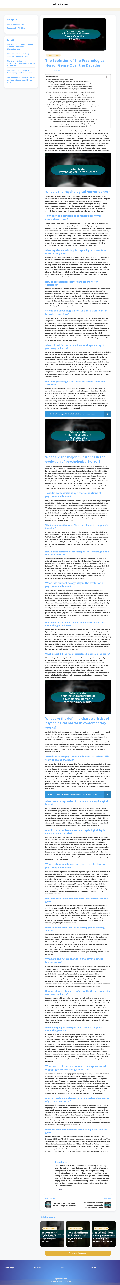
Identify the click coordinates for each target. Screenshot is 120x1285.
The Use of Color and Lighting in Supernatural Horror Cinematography (20, 46)
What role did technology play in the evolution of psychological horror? (70, 99)
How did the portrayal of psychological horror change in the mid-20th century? (72, 97)
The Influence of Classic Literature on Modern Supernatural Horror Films (21, 80)
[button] (60, 1190)
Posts (63, 1267)
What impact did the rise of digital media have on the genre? (67, 103)
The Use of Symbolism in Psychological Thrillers (49, 1237)
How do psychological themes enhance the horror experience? (67, 84)
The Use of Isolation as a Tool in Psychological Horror (78, 1237)
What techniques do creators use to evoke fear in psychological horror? (70, 112)
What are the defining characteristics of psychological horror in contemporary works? (75, 105)
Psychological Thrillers (53, 55)
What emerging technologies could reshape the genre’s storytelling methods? (72, 121)
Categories (37, 1267)
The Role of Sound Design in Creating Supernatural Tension (19, 71)
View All (92, 1267)
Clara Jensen (61, 1162)
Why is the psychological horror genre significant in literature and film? (70, 86)
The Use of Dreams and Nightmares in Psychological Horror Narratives (103, 1237)
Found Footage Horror (16, 24)
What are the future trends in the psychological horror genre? (67, 117)
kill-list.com (60, 4)
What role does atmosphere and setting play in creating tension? (68, 116)
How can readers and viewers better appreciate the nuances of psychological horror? (73, 125)
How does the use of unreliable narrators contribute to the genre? (68, 114)
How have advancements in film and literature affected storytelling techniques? (72, 101)
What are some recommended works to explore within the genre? (68, 126)
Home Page (9, 1267)
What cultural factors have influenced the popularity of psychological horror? (72, 88)
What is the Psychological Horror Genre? (59, 79)
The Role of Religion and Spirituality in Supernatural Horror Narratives (21, 63)
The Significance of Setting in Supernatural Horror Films (19, 55)
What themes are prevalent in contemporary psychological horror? (69, 108)
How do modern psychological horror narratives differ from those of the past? (72, 107)
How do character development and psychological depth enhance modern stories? (73, 110)
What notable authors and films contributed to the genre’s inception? (69, 96)
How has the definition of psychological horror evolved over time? (68, 81)
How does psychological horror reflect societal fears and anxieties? (68, 90)
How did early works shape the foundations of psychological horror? (69, 94)
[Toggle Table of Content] (107, 76)
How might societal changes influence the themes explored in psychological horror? (73, 119)
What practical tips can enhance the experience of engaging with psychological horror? (75, 123)
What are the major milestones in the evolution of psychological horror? (70, 92)
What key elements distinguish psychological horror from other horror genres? (72, 83)
